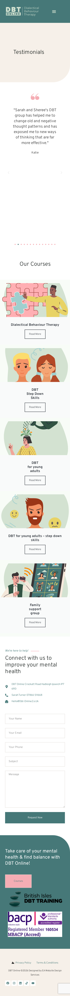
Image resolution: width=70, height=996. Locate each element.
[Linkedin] (20, 983)
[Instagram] (14, 983)
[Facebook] (8, 983)
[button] (54, 11)
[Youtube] (33, 983)
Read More (35, 334)
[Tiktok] (26, 983)
